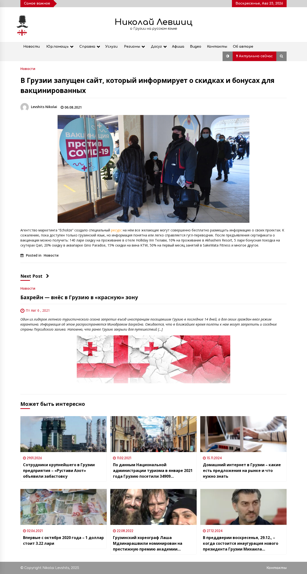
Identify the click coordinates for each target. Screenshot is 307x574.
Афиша (178, 46)
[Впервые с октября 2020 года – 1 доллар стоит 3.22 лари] (63, 507)
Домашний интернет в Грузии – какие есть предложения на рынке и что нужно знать (242, 470)
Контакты (217, 46)
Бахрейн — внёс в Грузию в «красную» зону (79, 297)
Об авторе (243, 46)
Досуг (156, 46)
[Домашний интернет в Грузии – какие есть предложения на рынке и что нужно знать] (243, 434)
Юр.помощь (57, 46)
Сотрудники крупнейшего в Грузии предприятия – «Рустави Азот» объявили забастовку (59, 470)
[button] (228, 56)
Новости (31, 46)
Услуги (111, 46)
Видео (195, 46)
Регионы (132, 46)
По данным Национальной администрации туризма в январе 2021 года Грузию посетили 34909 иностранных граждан (153, 470)
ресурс (116, 230)
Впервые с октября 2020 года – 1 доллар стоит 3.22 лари (63, 540)
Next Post (31, 276)
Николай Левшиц (153, 22)
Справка (87, 46)
